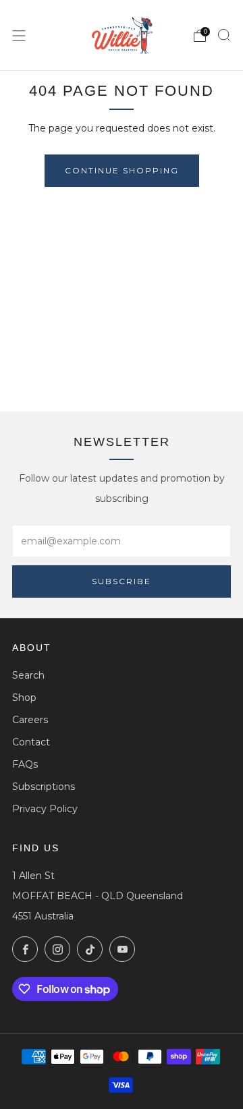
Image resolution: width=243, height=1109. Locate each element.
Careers (30, 720)
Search (28, 675)
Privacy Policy (45, 809)
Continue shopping (122, 170)
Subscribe (121, 581)
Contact (31, 742)
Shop (24, 697)
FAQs (25, 764)
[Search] (224, 35)
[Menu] (19, 35)
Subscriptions (43, 786)
